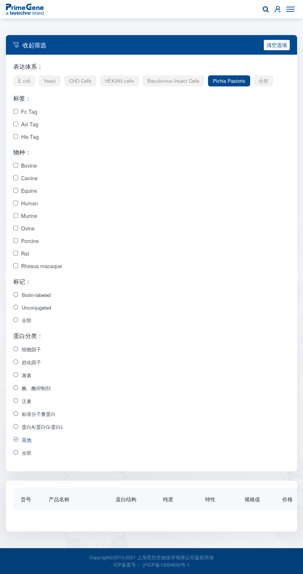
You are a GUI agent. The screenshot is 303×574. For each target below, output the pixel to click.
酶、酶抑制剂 (36, 388)
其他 (26, 439)
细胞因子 (31, 349)
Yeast (50, 80)
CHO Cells (80, 80)
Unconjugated (36, 307)
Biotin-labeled (36, 294)
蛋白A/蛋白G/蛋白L (42, 426)
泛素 (26, 400)
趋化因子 (31, 362)
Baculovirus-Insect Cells (173, 80)
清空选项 (276, 44)
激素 (26, 375)
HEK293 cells (119, 80)
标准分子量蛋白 (38, 413)
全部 (263, 80)
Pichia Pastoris (229, 80)
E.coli (24, 80)
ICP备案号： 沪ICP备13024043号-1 (151, 564)
